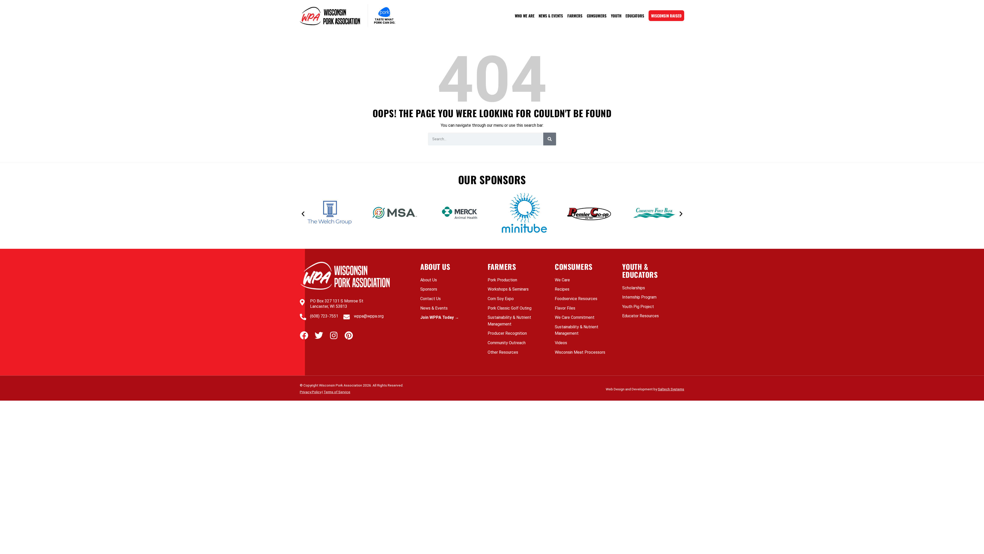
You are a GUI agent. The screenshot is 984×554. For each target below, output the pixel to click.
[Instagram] (334, 335)
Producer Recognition (507, 333)
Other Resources (503, 352)
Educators (635, 15)
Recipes (562, 289)
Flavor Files (565, 308)
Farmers (574, 15)
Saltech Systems (671, 389)
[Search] (549, 139)
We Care (562, 280)
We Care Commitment (574, 317)
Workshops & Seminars (508, 289)
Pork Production (502, 280)
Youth (616, 15)
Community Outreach (507, 342)
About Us (428, 280)
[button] (303, 214)
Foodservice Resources (576, 298)
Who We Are (525, 15)
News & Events (551, 15)
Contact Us (430, 298)
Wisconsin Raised (666, 15)
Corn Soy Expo (501, 298)
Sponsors (428, 289)
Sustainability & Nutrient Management (509, 321)
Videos (561, 342)
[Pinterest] (348, 335)
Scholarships (633, 287)
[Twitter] (319, 335)
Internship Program (639, 297)
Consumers (597, 15)
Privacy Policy (310, 392)
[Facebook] (304, 335)
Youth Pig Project (638, 306)
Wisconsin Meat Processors (580, 352)
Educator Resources (640, 315)
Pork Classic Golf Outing (509, 308)
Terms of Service (337, 392)
